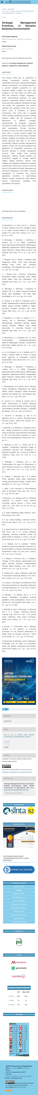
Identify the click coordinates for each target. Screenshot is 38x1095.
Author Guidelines (19, 901)
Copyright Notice (19, 918)
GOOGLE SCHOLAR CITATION (19, 988)
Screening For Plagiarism (19, 904)
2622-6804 (13, 1068)
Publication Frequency (19, 908)
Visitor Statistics (19, 911)
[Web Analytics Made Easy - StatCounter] (9, 1091)
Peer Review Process (19, 897)
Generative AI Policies (19, 922)
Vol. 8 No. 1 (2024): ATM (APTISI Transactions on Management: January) (18, 12)
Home (4, 9)
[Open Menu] (2, 2)
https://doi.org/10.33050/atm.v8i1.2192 (18, 58)
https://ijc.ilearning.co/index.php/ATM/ (19, 1076)
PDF (6, 709)
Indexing (19, 890)
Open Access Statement (19, 915)
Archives (11, 9)
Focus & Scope (19, 886)
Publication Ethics (19, 894)
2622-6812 (26, 1068)
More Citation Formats (13, 793)
